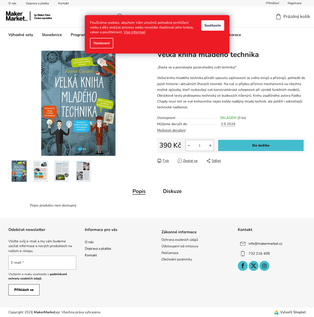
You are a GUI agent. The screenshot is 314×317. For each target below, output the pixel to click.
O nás (12, 3)
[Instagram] (264, 266)
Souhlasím (212, 25)
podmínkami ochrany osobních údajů (37, 276)
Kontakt (63, 3)
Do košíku (261, 145)
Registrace (294, 3)
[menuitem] (20, 34)
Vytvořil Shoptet (293, 312)
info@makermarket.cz (265, 243)
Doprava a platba (37, 3)
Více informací (134, 32)
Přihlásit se (24, 289)
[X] (254, 266)
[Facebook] (243, 266)
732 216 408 (259, 253)
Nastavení (102, 43)
